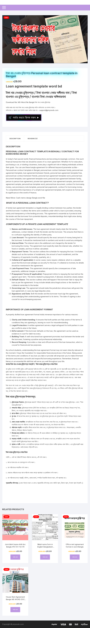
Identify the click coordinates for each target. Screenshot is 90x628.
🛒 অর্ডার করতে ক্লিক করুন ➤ (23, 117)
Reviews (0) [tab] (33, 138)
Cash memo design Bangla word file (30, 198)
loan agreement (54, 162)
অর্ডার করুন (15, 557)
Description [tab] (15, 138)
